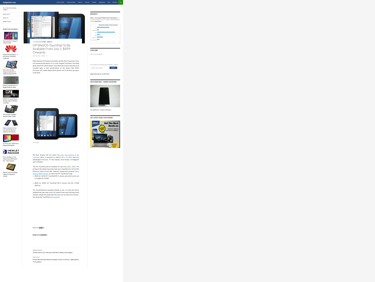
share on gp (39, 228)
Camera (94, 2)
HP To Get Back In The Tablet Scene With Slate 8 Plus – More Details (10, 159)
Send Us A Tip (6, 14)
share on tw (43, 228)
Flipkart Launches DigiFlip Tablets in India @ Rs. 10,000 (10, 174)
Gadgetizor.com (9, 2)
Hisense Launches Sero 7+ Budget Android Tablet (10, 86)
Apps (109, 2)
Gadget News (60, 2)
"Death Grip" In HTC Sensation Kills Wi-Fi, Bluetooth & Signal (52, 251)
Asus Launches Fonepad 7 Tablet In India (10, 42)
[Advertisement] (47, 88)
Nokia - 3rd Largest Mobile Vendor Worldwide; (103, 18)
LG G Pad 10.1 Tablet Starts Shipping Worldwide (11, 144)
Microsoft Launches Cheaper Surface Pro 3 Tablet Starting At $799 (9, 72)
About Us (5, 18)
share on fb (41, 228)
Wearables (102, 2)
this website (55, 197)
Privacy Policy (7, 21)
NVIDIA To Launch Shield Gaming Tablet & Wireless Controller (10, 101)
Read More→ (98, 21)
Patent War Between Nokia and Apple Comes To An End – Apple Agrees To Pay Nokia (56, 259)
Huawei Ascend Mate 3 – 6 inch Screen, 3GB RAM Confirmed (10, 56)
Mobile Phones (71, 2)
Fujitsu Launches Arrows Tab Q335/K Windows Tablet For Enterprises (10, 130)
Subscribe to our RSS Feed (101, 74)
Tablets (80, 2)
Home (44, 42)
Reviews (115, 2)
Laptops (87, 2)
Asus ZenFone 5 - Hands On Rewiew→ (101, 110)
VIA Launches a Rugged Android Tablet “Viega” (9, 115)
